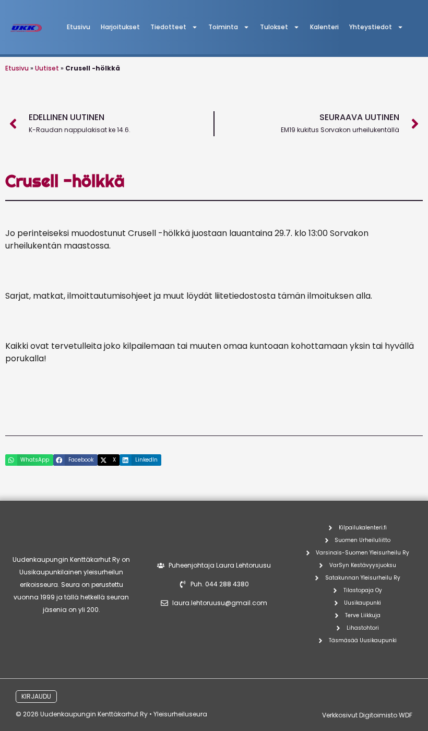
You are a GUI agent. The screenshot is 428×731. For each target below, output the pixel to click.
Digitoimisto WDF (385, 715)
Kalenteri (324, 26)
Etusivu (78, 26)
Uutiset (47, 68)
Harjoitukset (120, 26)
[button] (29, 460)
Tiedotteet (168, 26)
